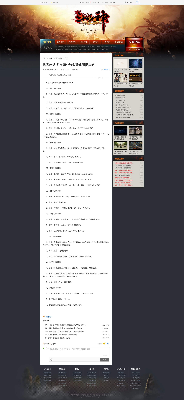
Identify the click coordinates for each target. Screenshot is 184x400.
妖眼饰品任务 (136, 375)
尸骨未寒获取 (136, 378)
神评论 (106, 69)
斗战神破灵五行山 (120, 97)
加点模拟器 (119, 42)
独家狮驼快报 (47, 372)
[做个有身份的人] (104, 344)
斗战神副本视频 (77, 375)
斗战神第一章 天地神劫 (121, 105)
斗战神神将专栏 (62, 383)
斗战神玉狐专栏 (62, 378)
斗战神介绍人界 (119, 102)
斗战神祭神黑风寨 (120, 95)
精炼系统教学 (121, 383)
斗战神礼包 (82, 46)
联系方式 (98, 395)
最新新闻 (60, 42)
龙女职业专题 (59, 49)
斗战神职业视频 (77, 378)
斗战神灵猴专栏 (62, 375)
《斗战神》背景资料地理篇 (122, 117)
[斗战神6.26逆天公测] (90, 20)
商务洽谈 (92, 395)
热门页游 (112, 2)
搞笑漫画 (106, 378)
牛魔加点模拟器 (91, 386)
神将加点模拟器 (91, 383)
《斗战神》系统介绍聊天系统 (123, 112)
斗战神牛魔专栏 (62, 386)
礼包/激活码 (96, 2)
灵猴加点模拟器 (91, 375)
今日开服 (105, 2)
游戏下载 (131, 49)
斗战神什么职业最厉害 (71, 46)
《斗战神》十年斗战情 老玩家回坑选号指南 (60, 335)
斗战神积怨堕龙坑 (120, 100)
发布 (104, 359)
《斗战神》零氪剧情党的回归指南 (57, 338)
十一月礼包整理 (121, 375)
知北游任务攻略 (135, 380)
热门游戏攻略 (47, 378)
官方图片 (106, 380)
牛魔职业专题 (104, 49)
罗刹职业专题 (86, 49)
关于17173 (74, 395)
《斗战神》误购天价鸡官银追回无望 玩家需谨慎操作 (64, 331)
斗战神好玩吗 (59, 46)
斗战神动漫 (106, 46)
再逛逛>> (49, 317)
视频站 (95, 42)
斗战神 (51, 58)
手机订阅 (137, 49)
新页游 (88, 2)
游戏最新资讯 (47, 375)
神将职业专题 (95, 49)
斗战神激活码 (90, 46)
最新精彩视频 (47, 380)
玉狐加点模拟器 (91, 378)
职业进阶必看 (136, 388)
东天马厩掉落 (121, 378)
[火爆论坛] (134, 42)
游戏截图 (106, 375)
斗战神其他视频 (77, 380)
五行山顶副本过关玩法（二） (123, 107)
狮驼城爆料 (121, 372)
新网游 (82, 2)
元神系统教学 (121, 380)
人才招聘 (80, 395)
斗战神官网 (98, 46)
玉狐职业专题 (77, 49)
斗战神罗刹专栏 (62, 380)
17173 (44, 58)
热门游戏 (129, 2)
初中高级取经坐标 (136, 383)
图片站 (107, 42)
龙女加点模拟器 (91, 372)
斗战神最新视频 (77, 372)
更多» (141, 55)
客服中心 (104, 395)
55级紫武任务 (136, 372)
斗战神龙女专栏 (62, 372)
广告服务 (86, 395)
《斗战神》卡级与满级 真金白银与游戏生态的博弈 (63, 328)
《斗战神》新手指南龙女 (122, 110)
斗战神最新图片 (106, 372)
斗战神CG (113, 46)
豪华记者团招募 (121, 386)
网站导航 (55, 2)
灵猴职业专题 (68, 49)
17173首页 (44, 2)
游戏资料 (72, 42)
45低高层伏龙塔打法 (136, 386)
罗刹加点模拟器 (91, 380)
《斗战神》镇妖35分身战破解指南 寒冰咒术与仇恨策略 (65, 325)
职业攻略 (83, 42)
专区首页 (47, 42)
